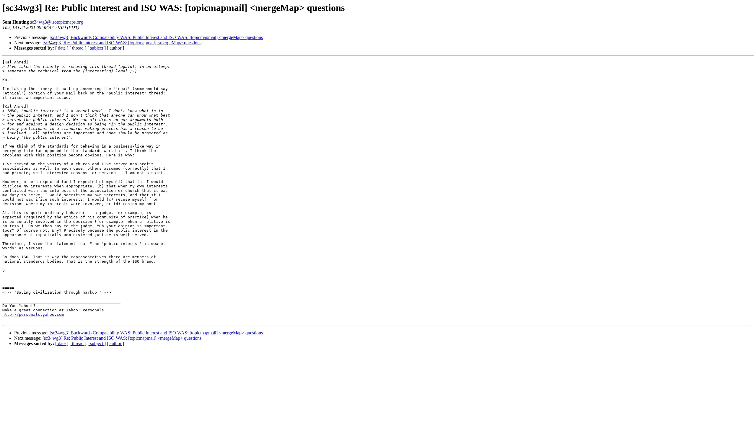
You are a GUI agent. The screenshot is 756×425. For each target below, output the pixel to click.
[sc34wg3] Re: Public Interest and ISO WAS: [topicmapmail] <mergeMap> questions (122, 42)
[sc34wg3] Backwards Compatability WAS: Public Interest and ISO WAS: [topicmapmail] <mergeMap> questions (156, 37)
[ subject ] (96, 47)
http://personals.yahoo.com (33, 314)
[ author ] (115, 47)
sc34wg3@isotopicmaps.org (56, 21)
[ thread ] (77, 47)
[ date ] (61, 47)
